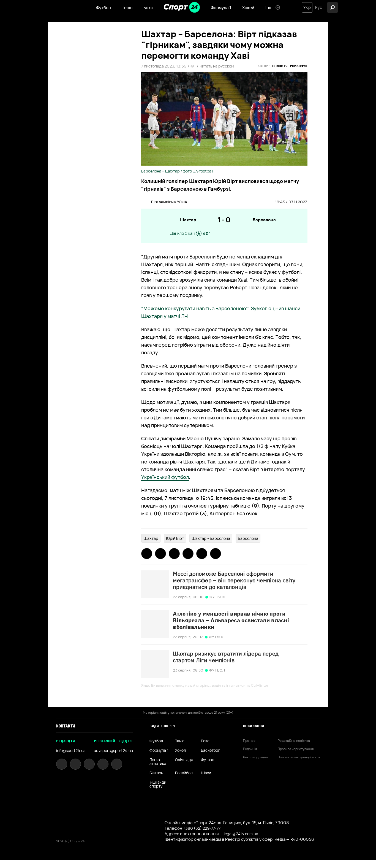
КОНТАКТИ (65, 726)
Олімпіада (184, 760)
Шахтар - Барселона (211, 538)
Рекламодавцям (255, 757)
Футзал (207, 760)
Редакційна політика (294, 740)
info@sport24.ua (71, 750)
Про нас (249, 740)
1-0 (224, 220)
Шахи (206, 773)
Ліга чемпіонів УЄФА (169, 202)
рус (318, 7)
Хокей (248, 8)
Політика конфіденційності (299, 757)
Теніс (127, 8)
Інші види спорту (157, 784)
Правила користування (296, 749)
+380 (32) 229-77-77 (201, 828)
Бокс (148, 8)
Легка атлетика (157, 761)
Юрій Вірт (175, 538)
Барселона (264, 220)
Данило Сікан (182, 233)
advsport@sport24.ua (113, 750)
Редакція (250, 749)
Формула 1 (221, 8)
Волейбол (184, 773)
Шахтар (188, 220)
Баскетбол (210, 750)
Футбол (103, 8)
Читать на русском (217, 66)
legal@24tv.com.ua (241, 833)
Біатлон (156, 773)
